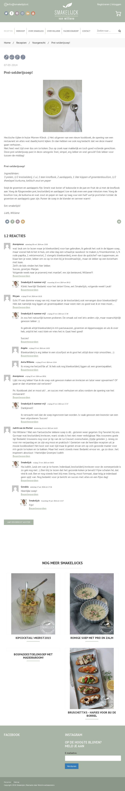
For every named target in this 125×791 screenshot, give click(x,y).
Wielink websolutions (46, 785)
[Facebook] (12, 13)
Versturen (71, 766)
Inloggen (116, 4)
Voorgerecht (39, 42)
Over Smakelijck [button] (36, 31)
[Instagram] (22, 13)
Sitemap (16, 782)
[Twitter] (6, 13)
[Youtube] (33, 13)
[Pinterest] (17, 13)
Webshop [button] (20, 31)
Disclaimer (7, 782)
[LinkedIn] (28, 13)
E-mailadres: (71, 753)
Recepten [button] (8, 31)
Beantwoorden (21, 275)
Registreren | (104, 4)
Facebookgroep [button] (71, 31)
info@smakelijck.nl (17, 4)
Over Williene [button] (53, 31)
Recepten (21, 42)
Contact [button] (86, 31)
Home (7, 42)
